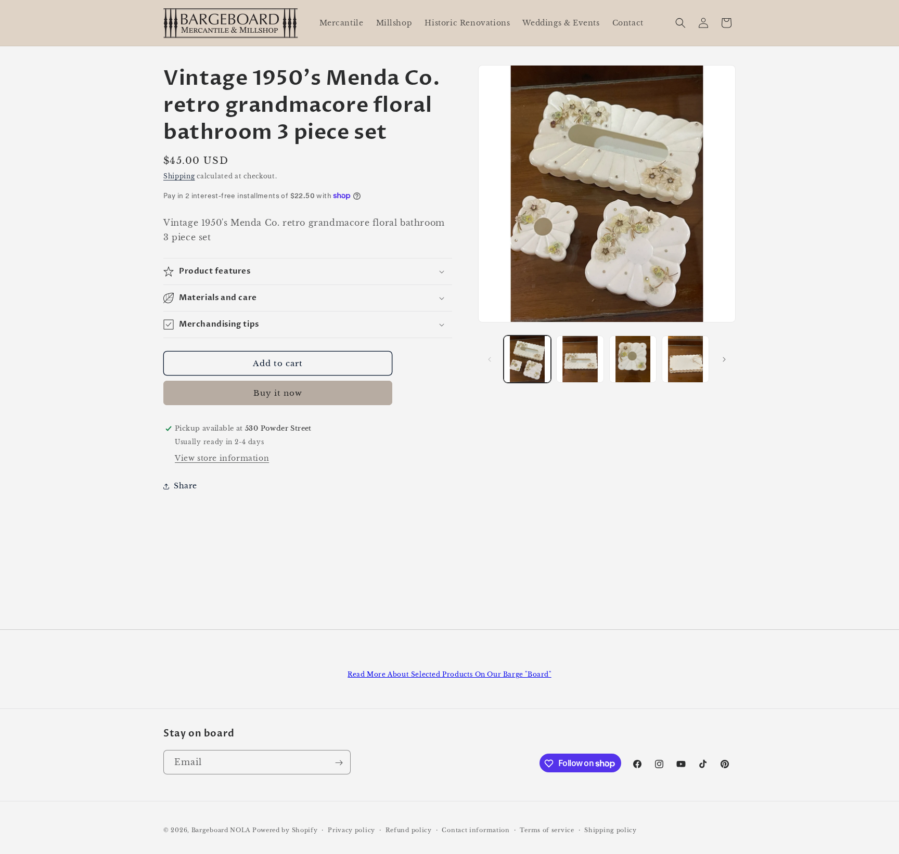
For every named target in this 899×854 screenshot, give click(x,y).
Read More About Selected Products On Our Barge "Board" (449, 674)
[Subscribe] (338, 763)
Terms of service (547, 829)
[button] (680, 22)
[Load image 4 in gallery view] (685, 359)
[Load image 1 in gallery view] (527, 359)
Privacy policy (351, 829)
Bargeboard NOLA (221, 830)
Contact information (475, 829)
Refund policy (409, 829)
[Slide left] (489, 359)
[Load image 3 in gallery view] (633, 359)
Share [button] (185, 485)
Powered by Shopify (285, 830)
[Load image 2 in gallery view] (579, 359)
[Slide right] (724, 359)
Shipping (179, 176)
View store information (222, 458)
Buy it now (277, 393)
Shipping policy (610, 829)
